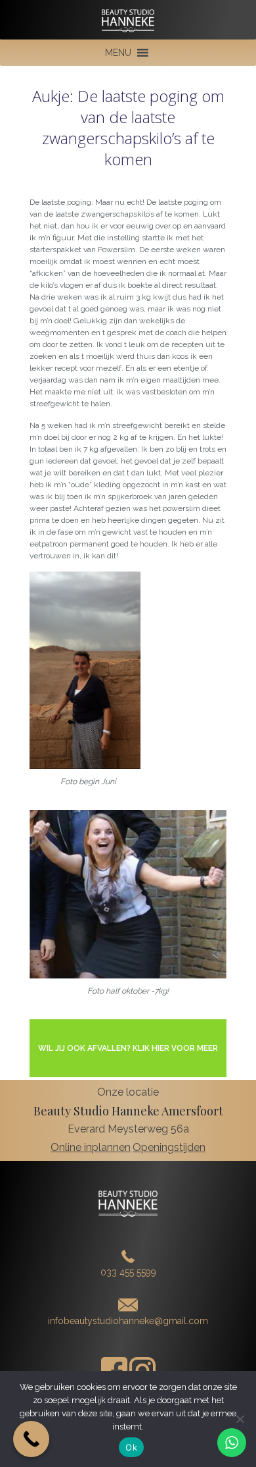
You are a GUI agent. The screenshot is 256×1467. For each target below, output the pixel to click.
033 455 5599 (128, 1272)
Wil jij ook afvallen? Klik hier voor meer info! (128, 1060)
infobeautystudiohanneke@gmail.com (128, 1321)
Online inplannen (91, 1147)
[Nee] (239, 1419)
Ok (131, 1447)
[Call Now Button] (31, 1439)
